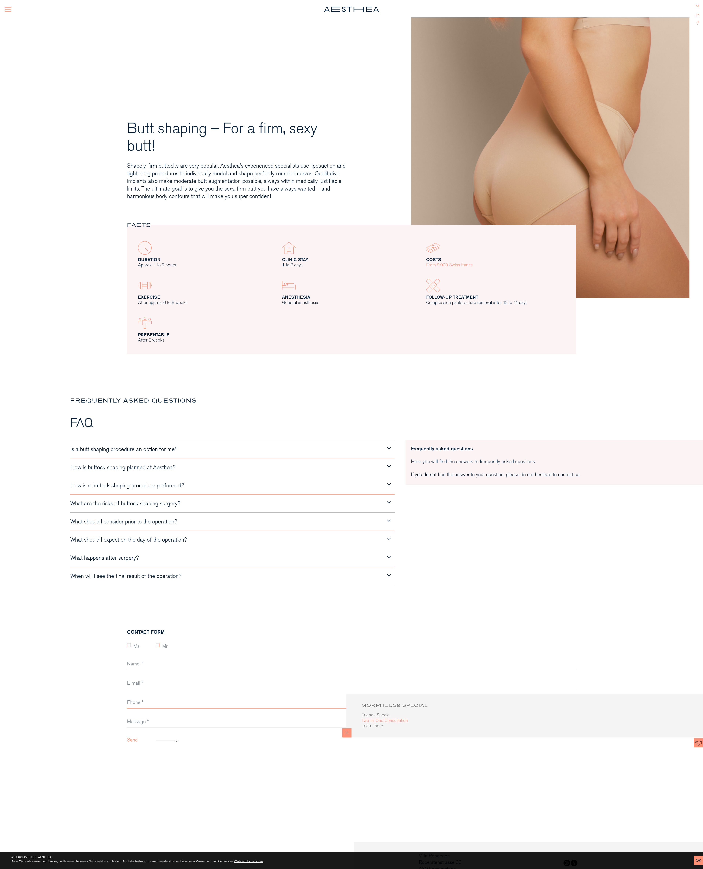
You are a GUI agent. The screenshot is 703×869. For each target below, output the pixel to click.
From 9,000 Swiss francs (449, 264)
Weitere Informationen (248, 861)
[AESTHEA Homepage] (351, 9)
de (697, 6)
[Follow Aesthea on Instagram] (697, 14)
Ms (136, 646)
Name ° (135, 664)
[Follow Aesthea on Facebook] (697, 21)
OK (698, 860)
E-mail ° (135, 683)
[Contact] (698, 742)
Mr (165, 646)
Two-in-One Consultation (385, 720)
